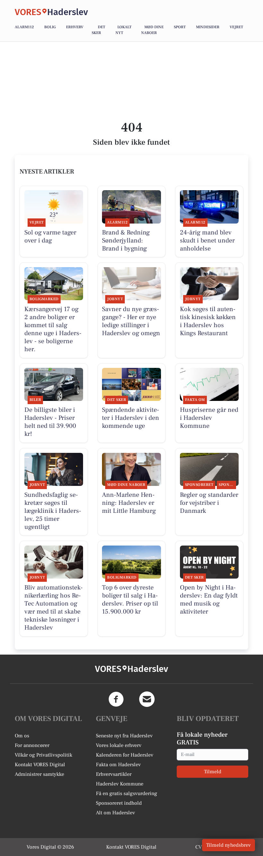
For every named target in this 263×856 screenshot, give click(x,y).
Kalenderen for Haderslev (124, 755)
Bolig (50, 27)
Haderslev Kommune (119, 784)
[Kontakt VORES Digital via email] (147, 699)
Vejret (236, 27)
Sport (180, 27)
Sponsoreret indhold (119, 803)
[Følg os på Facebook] (116, 699)
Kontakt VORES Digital (40, 764)
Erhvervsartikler (114, 774)
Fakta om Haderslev (118, 764)
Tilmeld (212, 771)
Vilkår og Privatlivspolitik (43, 755)
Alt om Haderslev (115, 812)
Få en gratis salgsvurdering (126, 793)
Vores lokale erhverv (118, 745)
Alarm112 (24, 27)
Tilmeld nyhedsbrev (228, 845)
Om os (22, 736)
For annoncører (32, 745)
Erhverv (74, 27)
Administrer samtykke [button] (39, 774)
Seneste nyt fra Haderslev (124, 736)
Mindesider (207, 27)
